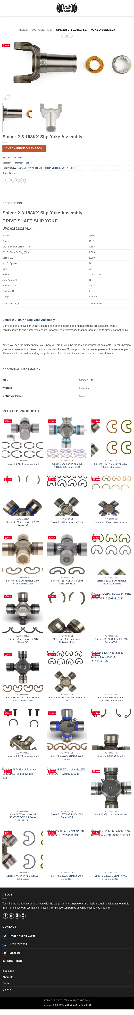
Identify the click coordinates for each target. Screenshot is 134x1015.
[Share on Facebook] (5, 180)
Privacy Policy (53, 1000)
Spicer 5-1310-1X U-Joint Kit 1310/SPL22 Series (111, 582)
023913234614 (15, 168)
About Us (7, 977)
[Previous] (9, 71)
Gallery (6, 989)
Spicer (12, 173)
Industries (8, 970)
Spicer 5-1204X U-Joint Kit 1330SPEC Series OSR (111, 699)
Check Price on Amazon (24, 148)
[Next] (125, 71)
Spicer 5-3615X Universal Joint (67, 522)
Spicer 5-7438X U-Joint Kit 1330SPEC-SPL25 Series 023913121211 (22, 817)
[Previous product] (69, 35)
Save (7, 45)
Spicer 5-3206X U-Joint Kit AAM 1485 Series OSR (111, 877)
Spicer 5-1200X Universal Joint (111, 522)
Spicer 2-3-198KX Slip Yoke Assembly (28, 319)
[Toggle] (130, 971)
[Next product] (64, 35)
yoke (72, 168)
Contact (6, 983)
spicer (47, 168)
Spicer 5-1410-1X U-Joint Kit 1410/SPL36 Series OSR (67, 465)
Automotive (42, 29)
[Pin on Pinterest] (17, 180)
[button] (4, 8)
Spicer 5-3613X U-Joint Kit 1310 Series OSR (111, 640)
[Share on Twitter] (11, 180)
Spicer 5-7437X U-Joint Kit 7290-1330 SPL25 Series (111, 465)
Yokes (29, 163)
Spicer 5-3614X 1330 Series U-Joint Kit (66, 699)
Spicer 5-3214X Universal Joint (23, 464)
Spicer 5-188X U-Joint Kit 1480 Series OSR (67, 877)
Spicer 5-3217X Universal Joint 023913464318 (67, 582)
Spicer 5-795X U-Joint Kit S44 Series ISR (23, 640)
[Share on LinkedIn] (23, 180)
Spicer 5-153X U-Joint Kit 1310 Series (67, 757)
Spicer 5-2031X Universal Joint (23, 756)
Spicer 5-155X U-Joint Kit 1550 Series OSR (67, 816)
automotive (28, 168)
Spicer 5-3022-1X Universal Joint (111, 814)
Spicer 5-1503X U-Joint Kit (111, 756)
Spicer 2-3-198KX (60, 168)
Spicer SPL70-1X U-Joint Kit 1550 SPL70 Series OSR (22, 699)
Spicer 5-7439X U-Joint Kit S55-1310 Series (22, 877)
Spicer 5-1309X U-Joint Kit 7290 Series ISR (22, 524)
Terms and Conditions (77, 1000)
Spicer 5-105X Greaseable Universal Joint (67, 640)
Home (23, 29)
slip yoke (39, 168)
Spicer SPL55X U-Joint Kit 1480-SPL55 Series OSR (23, 582)
